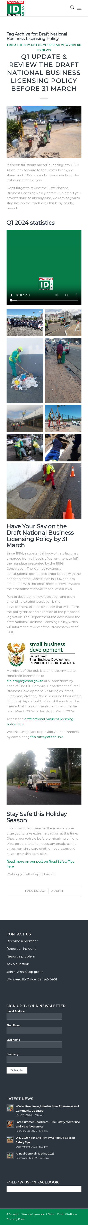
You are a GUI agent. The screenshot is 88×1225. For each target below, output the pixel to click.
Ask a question (18, 964)
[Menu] (79, 8)
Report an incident (21, 949)
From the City (18, 45)
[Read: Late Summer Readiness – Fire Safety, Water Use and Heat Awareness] (10, 1124)
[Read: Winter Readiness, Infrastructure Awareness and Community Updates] (10, 1108)
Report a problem (21, 956)
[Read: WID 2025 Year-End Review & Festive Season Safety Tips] (10, 1139)
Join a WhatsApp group (25, 972)
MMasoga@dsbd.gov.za (25, 681)
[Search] (70, 8)
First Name (13, 1025)
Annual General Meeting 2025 (35, 1153)
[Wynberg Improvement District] (36, 8)
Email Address (17, 1011)
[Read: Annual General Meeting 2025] (10, 1155)
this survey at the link (46, 737)
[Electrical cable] (44, 132)
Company (13, 1054)
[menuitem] (70, 8)
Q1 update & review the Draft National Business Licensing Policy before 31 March (44, 72)
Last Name (13, 1039)
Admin (58, 890)
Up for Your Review (47, 45)
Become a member (22, 941)
